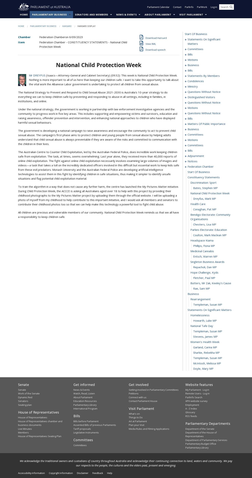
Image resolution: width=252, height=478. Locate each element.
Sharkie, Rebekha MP (206, 352)
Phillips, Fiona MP (204, 246)
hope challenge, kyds (204, 272)
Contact (177, 7)
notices (192, 161)
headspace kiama (201, 240)
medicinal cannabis (202, 251)
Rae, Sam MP (201, 288)
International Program (85, 408)
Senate (22, 389)
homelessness (200, 315)
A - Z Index (191, 408)
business (193, 65)
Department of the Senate (199, 428)
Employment (192, 405)
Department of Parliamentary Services (206, 440)
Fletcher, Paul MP (204, 278)
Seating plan (25, 405)
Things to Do (136, 417)
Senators (23, 401)
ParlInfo (189, 7)
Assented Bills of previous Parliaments (94, 425)
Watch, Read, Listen (84, 393)
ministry (193, 86)
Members (23, 432)
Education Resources (85, 401)
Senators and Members (91, 14)
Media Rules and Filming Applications (149, 428)
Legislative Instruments (86, 432)
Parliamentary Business (49, 14)
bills (190, 54)
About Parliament (158, 14)
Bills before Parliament (86, 421)
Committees (80, 445)
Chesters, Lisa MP (204, 224)
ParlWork (202, 7)
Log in (214, 7)
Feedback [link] (97, 473)
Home (24, 14)
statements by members (204, 76)
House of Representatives (32, 417)
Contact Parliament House (143, 401)
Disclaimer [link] (82, 473)
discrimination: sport (203, 182)
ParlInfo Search (193, 397)
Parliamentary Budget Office (200, 443)
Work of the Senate (29, 393)
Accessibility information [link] (31, 473)
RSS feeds (191, 416)
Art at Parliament (138, 421)
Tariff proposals (82, 428)
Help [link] (109, 473)
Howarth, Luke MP (205, 320)
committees (195, 49)
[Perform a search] (231, 7)
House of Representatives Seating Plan (39, 436)
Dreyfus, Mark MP (204, 198)
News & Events (126, 14)
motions (193, 60)
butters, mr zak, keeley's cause (210, 283)
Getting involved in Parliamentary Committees (154, 389)
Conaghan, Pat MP (204, 209)
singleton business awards (207, 262)
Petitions (134, 393)
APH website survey (196, 401)
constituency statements (204, 177)
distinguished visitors (201, 97)
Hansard (67, 26)
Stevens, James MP (205, 336)
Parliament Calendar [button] (158, 7)
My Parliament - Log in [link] (197, 389)
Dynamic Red (25, 397)
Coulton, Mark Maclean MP (210, 235)
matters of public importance (206, 124)
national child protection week (209, 193)
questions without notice (204, 92)
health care (198, 204)
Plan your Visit (136, 425)
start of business (196, 34)
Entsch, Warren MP (205, 256)
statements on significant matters (204, 41)
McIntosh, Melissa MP (207, 363)
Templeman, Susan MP (207, 304)
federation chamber (201, 166)
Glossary (190, 412)
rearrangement (200, 299)
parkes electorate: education (208, 230)
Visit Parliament (191, 14)
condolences (196, 81)
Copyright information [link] (61, 473)
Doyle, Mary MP (203, 368)
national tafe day (201, 326)
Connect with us (137, 397)
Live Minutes (25, 428)
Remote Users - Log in (197, 393)
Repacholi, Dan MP (205, 267)
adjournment (196, 156)
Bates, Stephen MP (205, 188)
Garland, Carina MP (205, 347)
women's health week (204, 342)
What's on (134, 413)
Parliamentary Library (84, 405)
